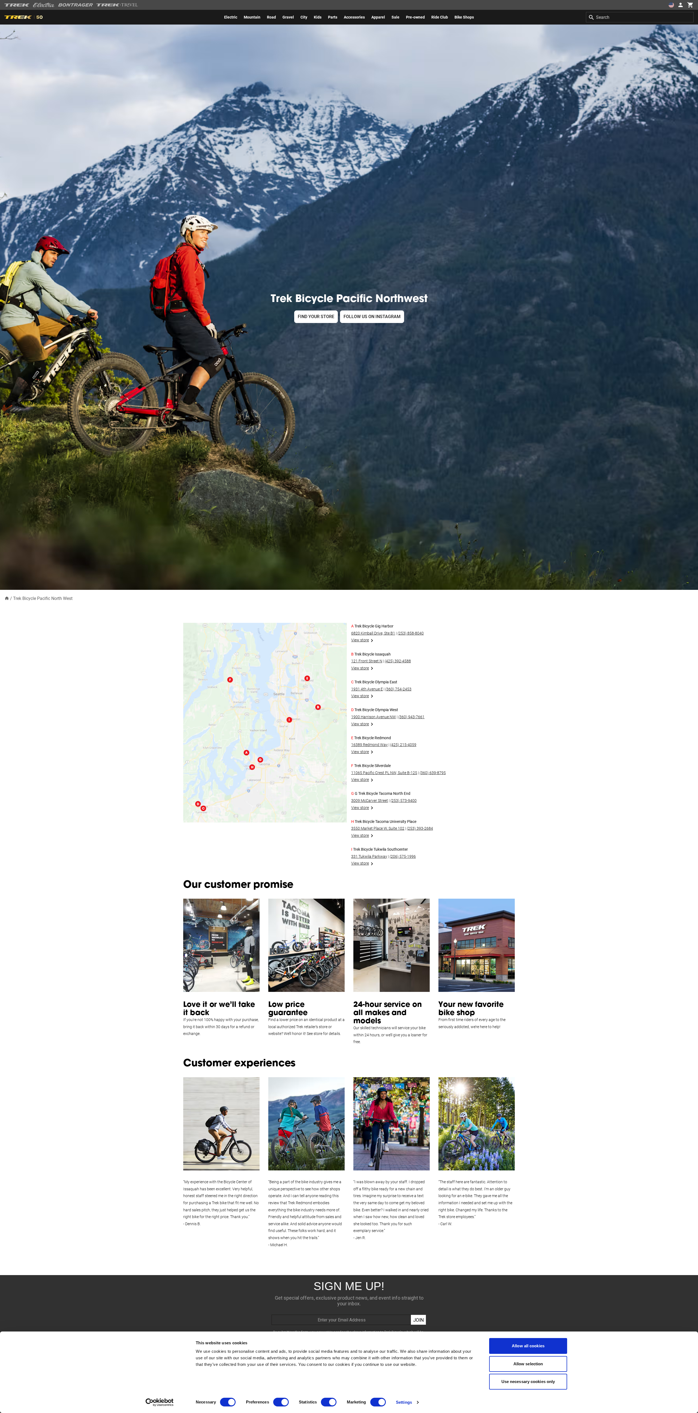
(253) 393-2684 (420, 828)
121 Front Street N (366, 661)
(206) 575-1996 (403, 856)
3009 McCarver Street (369, 800)
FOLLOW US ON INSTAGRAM (372, 316)
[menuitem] (230, 17)
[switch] (281, 1402)
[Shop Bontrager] (75, 5)
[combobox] (640, 17)
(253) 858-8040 (411, 633)
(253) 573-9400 (403, 800)
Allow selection (528, 1363)
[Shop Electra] (44, 5)
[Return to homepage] (6, 598)
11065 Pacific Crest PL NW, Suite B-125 (384, 773)
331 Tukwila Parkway (369, 856)
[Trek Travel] (117, 5)
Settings (404, 1402)
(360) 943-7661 (411, 717)
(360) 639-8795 (433, 773)
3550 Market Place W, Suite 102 (377, 828)
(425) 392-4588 (398, 661)
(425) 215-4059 (403, 744)
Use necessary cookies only (528, 1381)
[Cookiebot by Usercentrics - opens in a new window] (159, 1402)
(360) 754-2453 (398, 689)
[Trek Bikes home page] (17, 5)
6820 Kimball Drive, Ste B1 (373, 633)
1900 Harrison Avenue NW (373, 717)
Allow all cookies (528, 1345)
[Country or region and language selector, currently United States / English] (671, 5)
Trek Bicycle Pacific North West (43, 598)
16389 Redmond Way (369, 744)
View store (360, 640)
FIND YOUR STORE (316, 316)
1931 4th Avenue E (367, 689)
